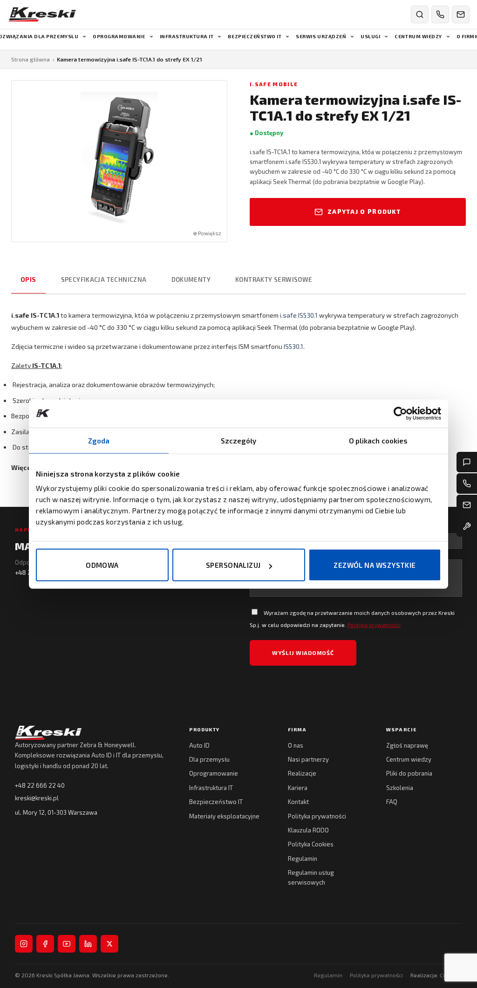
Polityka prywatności (374, 624)
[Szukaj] (420, 14)
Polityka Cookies (311, 844)
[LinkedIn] (88, 944)
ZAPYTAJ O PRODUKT (364, 211)
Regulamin (302, 858)
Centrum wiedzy (408, 759)
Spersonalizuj (233, 565)
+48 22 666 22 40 (40, 785)
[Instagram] (24, 944)
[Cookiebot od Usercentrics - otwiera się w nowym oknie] (400, 413)
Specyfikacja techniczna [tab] (104, 279)
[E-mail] (467, 505)
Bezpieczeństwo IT (216, 801)
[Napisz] (461, 14)
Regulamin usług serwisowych (311, 877)
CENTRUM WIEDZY (418, 36)
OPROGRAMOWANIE (119, 36)
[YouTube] (66, 944)
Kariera (297, 787)
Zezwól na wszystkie (375, 565)
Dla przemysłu (209, 759)
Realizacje (302, 773)
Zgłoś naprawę (407, 745)
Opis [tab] (28, 279)
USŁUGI (370, 36)
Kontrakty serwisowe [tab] (273, 279)
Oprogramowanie (213, 773)
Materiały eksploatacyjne (224, 816)
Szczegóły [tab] (239, 440)
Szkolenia (399, 787)
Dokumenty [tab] (191, 279)
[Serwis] (467, 526)
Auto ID (199, 745)
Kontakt (298, 801)
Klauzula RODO (308, 830)
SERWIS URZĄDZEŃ (321, 36)
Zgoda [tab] (99, 440)
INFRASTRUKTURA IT (187, 36)
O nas (295, 745)
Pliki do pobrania (409, 773)
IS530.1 (293, 346)
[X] (109, 944)
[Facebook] (45, 944)
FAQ (391, 801)
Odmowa (102, 565)
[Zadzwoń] (440, 14)
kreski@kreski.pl (37, 798)
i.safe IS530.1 (299, 315)
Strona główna (30, 59)
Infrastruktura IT (211, 787)
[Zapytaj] (467, 462)
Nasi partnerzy (308, 759)
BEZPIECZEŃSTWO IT (254, 36)
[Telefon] (467, 483)
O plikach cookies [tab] (378, 440)
